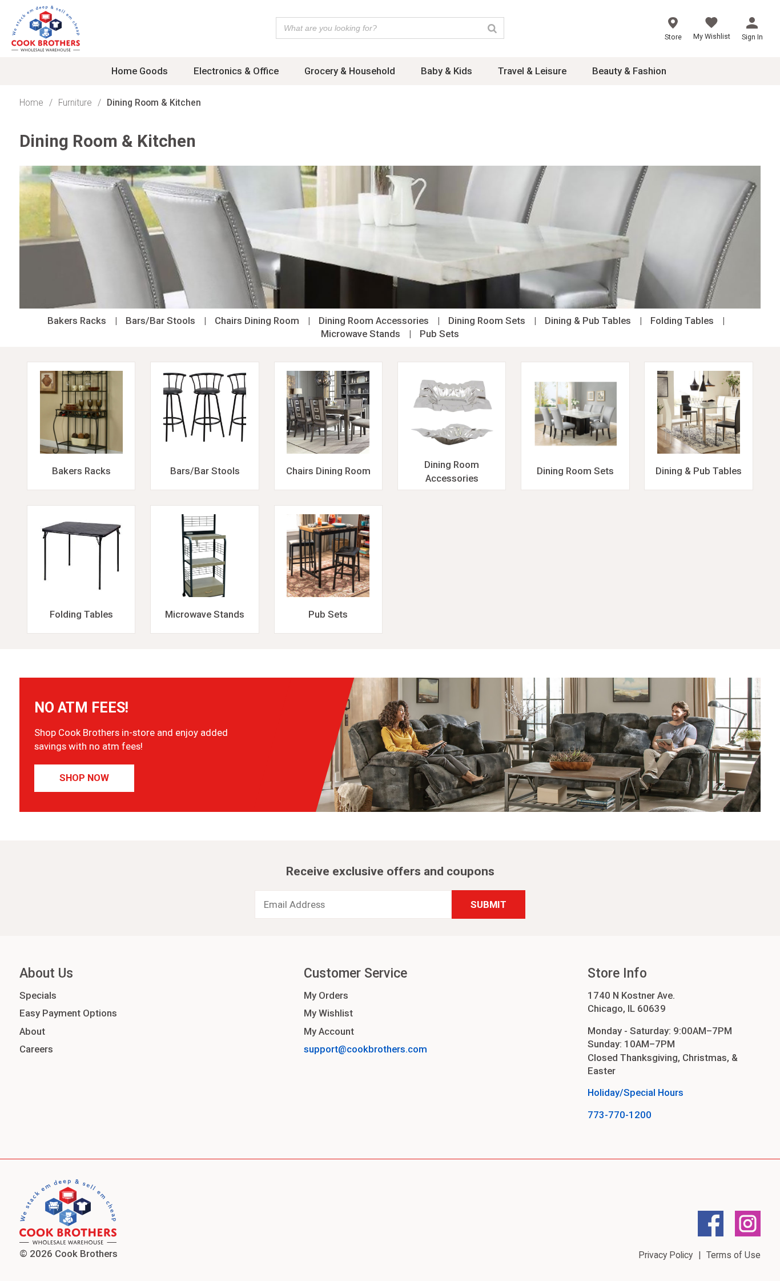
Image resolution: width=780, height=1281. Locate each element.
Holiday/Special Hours (635, 1092)
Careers (36, 1049)
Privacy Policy (665, 1255)
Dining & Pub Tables (588, 320)
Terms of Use (733, 1255)
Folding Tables (682, 320)
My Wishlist (328, 1013)
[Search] (492, 28)
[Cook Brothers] (45, 30)
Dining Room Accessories (374, 320)
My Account (329, 1031)
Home (31, 102)
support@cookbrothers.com (365, 1049)
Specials (38, 995)
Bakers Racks (76, 320)
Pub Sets (439, 333)
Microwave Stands (360, 333)
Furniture (75, 102)
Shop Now (84, 777)
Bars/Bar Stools (160, 320)
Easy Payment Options (68, 1013)
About (32, 1031)
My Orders (326, 995)
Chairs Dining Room (257, 320)
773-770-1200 (620, 1114)
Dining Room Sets (486, 320)
